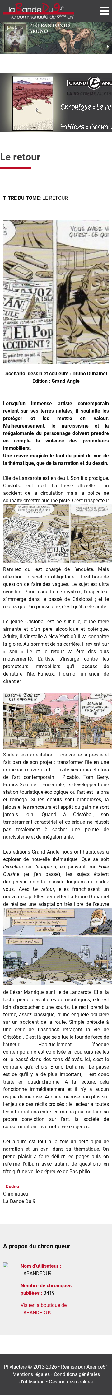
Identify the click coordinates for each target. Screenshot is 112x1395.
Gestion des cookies (71, 1382)
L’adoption (45, 867)
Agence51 (97, 1367)
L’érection (13, 867)
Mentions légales (31, 1374)
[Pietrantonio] (56, 38)
